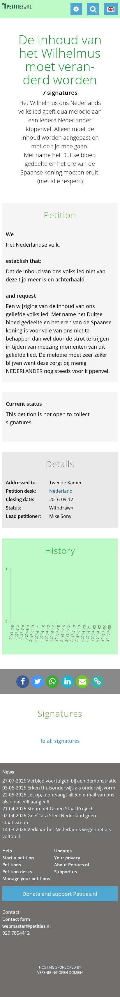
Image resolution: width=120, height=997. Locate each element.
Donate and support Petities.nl (59, 893)
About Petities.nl (71, 864)
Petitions (11, 864)
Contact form (16, 919)
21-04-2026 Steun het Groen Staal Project (47, 808)
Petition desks (17, 871)
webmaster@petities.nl (26, 926)
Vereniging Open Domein (60, 972)
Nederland (61, 491)
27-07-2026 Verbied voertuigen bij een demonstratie (59, 781)
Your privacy (67, 857)
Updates (63, 851)
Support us (65, 871)
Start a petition (18, 857)
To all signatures (60, 741)
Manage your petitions (26, 878)
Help (7, 851)
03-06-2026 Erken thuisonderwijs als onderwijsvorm (58, 788)
